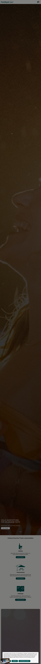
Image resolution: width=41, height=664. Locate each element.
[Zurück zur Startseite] (7, 2)
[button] (39, 2)
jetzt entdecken (20, 557)
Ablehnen (14, 660)
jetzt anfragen (5, 528)
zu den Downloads (20, 599)
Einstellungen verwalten (24, 660)
